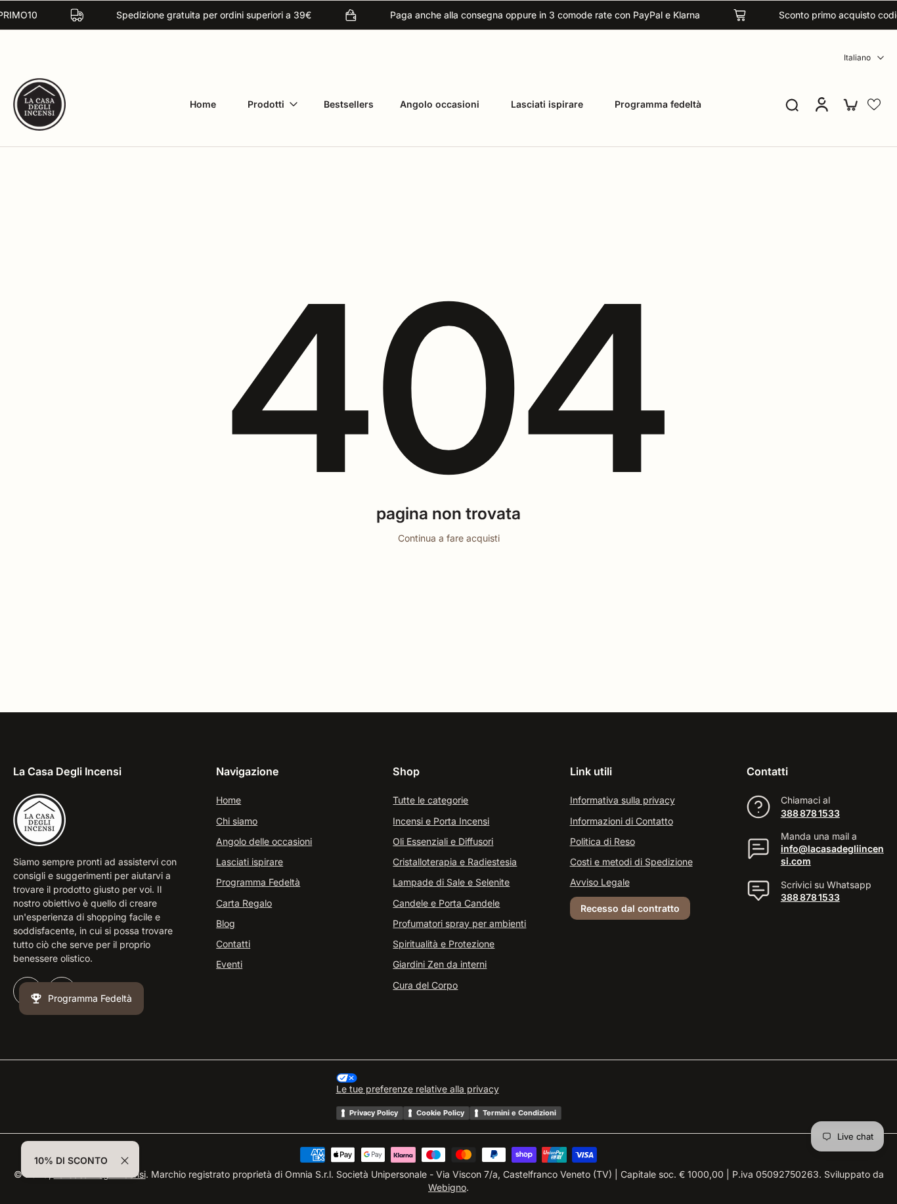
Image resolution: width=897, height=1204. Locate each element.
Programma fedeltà (658, 104)
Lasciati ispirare (547, 104)
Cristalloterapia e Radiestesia (455, 861)
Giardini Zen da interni (440, 964)
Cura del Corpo (425, 985)
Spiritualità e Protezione (443, 943)
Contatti (233, 943)
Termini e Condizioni (519, 1112)
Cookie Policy (440, 1112)
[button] (874, 104)
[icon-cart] (849, 104)
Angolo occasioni (439, 104)
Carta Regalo (244, 903)
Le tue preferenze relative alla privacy (417, 1089)
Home (203, 104)
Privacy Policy (373, 1112)
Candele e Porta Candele (446, 903)
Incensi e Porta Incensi (441, 821)
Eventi (229, 964)
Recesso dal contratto (630, 908)
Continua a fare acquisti (449, 538)
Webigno (447, 1187)
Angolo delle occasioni (264, 841)
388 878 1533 (810, 813)
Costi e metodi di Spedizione (631, 861)
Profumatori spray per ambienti (459, 923)
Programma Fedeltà (258, 882)
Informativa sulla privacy (622, 800)
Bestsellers (349, 104)
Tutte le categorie (430, 800)
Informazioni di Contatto (621, 821)
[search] (791, 104)
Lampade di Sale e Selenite (451, 882)
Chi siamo (236, 821)
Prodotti (266, 104)
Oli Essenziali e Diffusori (443, 841)
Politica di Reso (602, 841)
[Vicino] (125, 1160)
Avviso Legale (600, 882)
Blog (225, 923)
